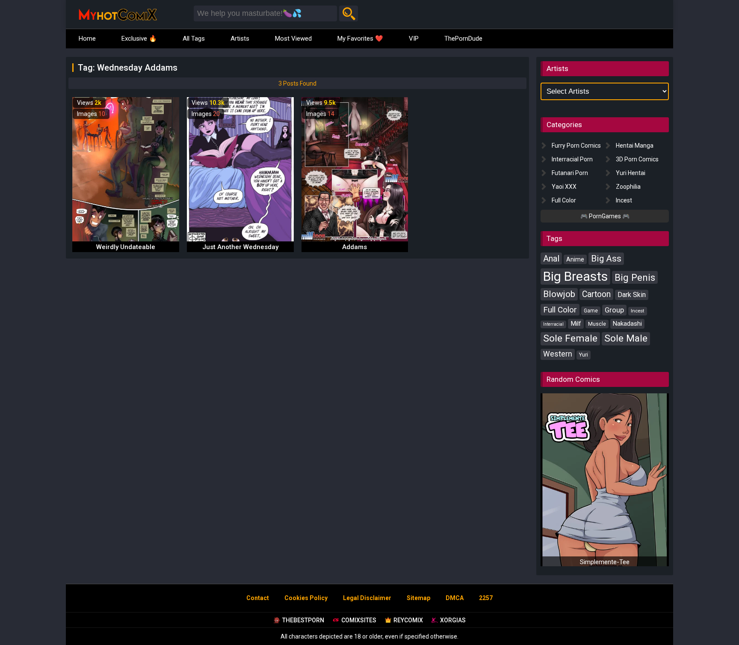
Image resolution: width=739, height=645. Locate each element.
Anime (575, 259)
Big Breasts (575, 276)
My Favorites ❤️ (360, 38)
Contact (257, 597)
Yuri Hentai (630, 172)
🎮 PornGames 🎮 (605, 216)
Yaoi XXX (564, 186)
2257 (486, 597)
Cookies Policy (306, 597)
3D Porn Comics (637, 159)
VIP (414, 38)
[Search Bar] (348, 13)
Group (614, 310)
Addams (354, 247)
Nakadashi (627, 323)
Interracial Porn (572, 159)
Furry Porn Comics (576, 145)
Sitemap (418, 597)
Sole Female (570, 338)
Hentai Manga (634, 145)
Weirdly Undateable (125, 247)
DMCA (455, 597)
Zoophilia (628, 186)
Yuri (583, 354)
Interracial (553, 324)
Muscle (597, 324)
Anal (551, 258)
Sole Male (625, 338)
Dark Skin (632, 295)
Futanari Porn (570, 172)
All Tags (194, 38)
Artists (240, 38)
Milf (576, 323)
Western (557, 354)
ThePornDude (463, 38)
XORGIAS (453, 620)
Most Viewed (293, 38)
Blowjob (559, 294)
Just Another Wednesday (240, 247)
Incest (624, 200)
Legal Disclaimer (367, 597)
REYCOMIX (408, 620)
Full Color (564, 200)
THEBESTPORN (303, 620)
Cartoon (596, 294)
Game (591, 311)
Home (87, 38)
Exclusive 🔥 (139, 38)
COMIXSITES (358, 620)
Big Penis (635, 277)
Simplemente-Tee (605, 562)
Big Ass (606, 258)
